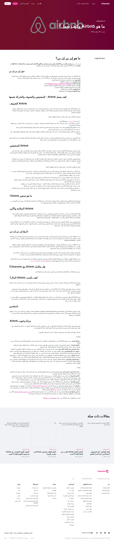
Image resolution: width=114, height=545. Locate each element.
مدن (73, 478)
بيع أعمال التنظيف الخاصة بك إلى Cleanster (30, 502)
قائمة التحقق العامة (87, 478)
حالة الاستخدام (85, 3)
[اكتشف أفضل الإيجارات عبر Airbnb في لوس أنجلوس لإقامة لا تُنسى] (16, 439)
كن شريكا (36, 493)
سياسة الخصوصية (106, 493)
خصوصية (32, 538)
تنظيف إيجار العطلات (87, 501)
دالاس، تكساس (70, 493)
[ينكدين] (101, 533)
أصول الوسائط (106, 487)
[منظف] (106, 3)
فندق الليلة (69, 83)
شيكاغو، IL (71, 498)
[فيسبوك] (109, 533)
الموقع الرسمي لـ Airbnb (49, 398)
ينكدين (18, 495)
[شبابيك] (6, 532)
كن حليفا (36, 490)
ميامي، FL (71, 490)
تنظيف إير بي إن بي (87, 511)
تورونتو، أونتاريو (70, 503)
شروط (5, 538)
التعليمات (54, 490)
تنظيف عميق (89, 509)
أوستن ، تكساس (70, 519)
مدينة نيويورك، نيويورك (69, 509)
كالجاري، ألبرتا (71, 506)
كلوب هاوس (17, 501)
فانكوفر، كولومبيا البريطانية (68, 514)
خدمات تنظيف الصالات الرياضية (85, 495)
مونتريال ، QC (71, 501)
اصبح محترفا (35, 487)
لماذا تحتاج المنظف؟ (51, 493)
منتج (94, 3)
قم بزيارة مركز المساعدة (103, 478)
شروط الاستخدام (106, 490)
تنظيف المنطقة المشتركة (86, 498)
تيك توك (18, 498)
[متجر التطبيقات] (27, 532)
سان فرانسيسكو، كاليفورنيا (68, 511)
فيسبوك (18, 487)
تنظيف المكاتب (88, 506)
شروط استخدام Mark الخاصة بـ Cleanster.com (18, 538)
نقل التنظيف (89, 503)
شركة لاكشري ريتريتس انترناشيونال (56, 83)
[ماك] (11, 532)
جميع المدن (71, 524)
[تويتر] (105, 533)
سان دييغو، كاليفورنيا (69, 522)
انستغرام (18, 493)
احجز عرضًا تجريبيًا (52, 495)
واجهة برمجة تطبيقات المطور (49, 487)
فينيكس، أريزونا (70, 517)
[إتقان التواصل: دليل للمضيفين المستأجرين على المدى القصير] (97, 439)
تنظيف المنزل (89, 493)
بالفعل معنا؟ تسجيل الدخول (32, 498)
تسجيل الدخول (24, 3)
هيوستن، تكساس (70, 487)
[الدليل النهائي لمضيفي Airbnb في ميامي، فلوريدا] (43, 439)
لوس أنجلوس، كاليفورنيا (68, 495)
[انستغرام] (97, 533)
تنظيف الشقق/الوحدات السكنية (85, 490)
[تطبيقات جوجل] (18, 532)
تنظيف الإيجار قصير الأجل (86, 487)
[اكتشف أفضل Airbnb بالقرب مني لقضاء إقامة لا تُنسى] (70, 439)
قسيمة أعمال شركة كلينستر (32, 505)
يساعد (32, 3)
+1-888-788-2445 (86, 532)
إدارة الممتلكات (100, 21)
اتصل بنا (54, 498)
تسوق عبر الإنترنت (34, 495)
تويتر (19, 490)
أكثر (79, 3)
